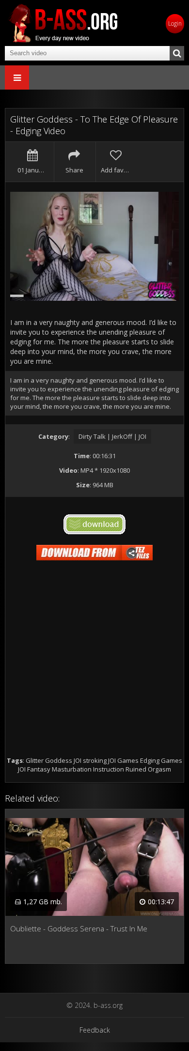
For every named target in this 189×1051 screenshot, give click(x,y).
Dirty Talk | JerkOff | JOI (112, 436)
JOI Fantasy (34, 769)
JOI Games (123, 760)
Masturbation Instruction (88, 769)
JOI (77, 760)
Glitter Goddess (49, 760)
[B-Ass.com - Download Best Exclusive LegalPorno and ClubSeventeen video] (63, 23)
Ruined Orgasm (148, 769)
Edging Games (161, 760)
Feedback (94, 1030)
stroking (95, 760)
